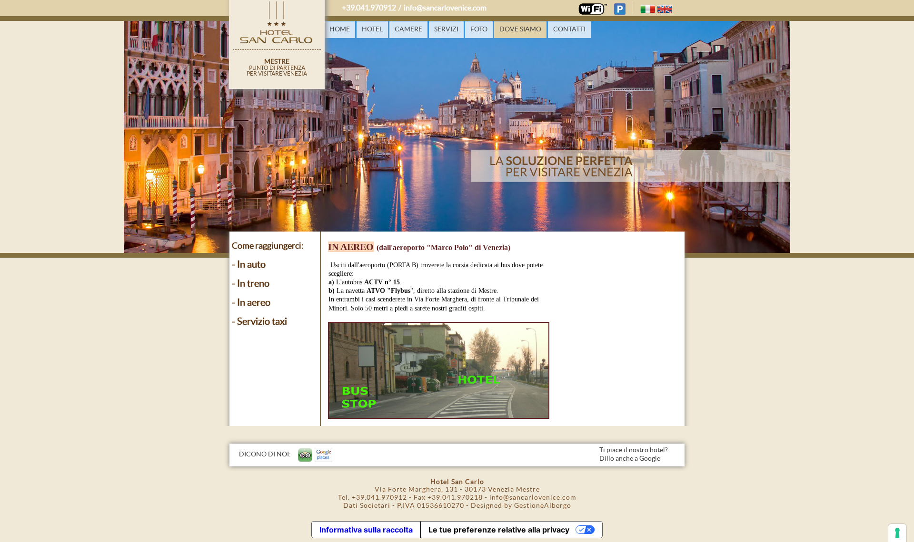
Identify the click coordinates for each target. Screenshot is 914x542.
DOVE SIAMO (520, 29)
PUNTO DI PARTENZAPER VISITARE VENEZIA (277, 67)
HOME (339, 29)
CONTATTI (569, 29)
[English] (664, 9)
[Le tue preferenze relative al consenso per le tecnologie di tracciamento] (897, 533)
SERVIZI (446, 29)
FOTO (478, 29)
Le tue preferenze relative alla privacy (498, 529)
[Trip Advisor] (305, 455)
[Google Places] (323, 455)
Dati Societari (366, 506)
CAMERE (408, 29)
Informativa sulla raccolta (366, 529)
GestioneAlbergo (542, 506)
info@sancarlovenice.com (445, 8)
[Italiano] (647, 9)
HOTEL (372, 29)
